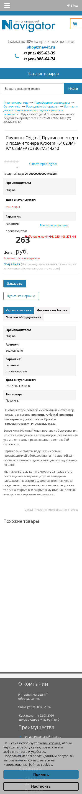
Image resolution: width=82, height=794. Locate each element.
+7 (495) (39, 59)
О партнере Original (43, 164)
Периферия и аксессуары (52, 102)
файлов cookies (40, 764)
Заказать (14, 283)
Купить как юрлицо (21, 296)
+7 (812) (39, 53)
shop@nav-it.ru (41, 47)
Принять (41, 774)
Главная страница (15, 102)
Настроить (41, 786)
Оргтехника (11, 106)
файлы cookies (49, 743)
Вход (74, 5)
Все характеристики (54, 225)
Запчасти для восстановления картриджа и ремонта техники (40, 110)
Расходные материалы (42, 106)
